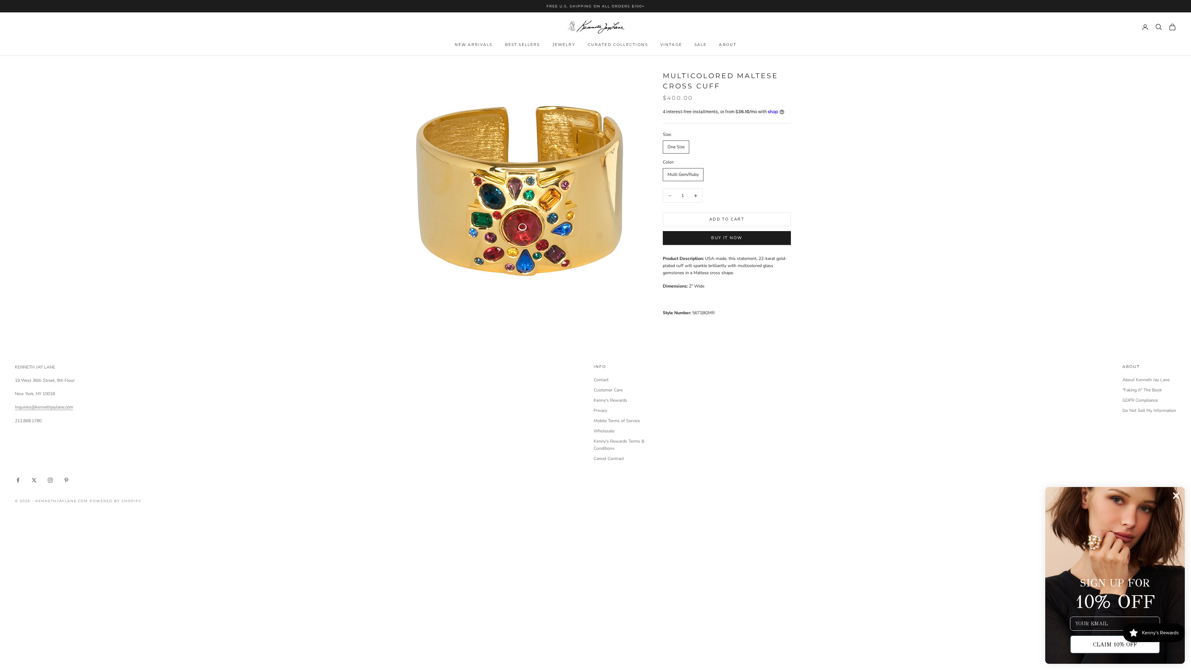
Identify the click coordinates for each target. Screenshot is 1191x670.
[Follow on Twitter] (34, 480)
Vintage (671, 44)
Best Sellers (522, 44)
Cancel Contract (609, 459)
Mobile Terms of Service (617, 421)
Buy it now (726, 238)
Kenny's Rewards (610, 400)
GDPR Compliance (1140, 400)
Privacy (600, 410)
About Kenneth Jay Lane (1146, 380)
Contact (601, 380)
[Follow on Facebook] (18, 480)
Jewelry (563, 44)
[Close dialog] (1176, 495)
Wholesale (604, 431)
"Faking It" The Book (1142, 390)
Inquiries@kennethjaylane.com (44, 407)
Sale (700, 44)
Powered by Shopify (115, 501)
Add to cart (726, 219)
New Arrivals (474, 44)
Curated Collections (618, 44)
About (727, 44)
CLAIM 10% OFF (1115, 644)
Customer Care (608, 390)
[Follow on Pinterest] (66, 480)
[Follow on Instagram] (50, 480)
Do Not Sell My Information (1149, 410)
